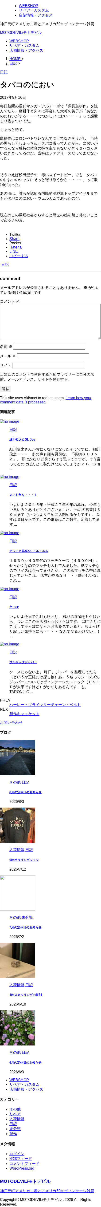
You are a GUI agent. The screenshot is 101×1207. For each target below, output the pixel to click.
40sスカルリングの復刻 (25, 995)
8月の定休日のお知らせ (25, 792)
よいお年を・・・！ (23, 495)
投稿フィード (20, 1159)
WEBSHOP (19, 41)
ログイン (16, 1154)
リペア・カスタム (24, 45)
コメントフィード (24, 1164)
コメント (10, 301)
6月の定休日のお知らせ (25, 1062)
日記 (5, 265)
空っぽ (14, 607)
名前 (6, 347)
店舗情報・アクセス (26, 50)
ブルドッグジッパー (23, 662)
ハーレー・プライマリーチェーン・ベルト (45, 705)
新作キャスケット (24, 714)
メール (8, 356)
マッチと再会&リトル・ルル (28, 551)
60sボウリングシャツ (24, 860)
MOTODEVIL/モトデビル (21, 33)
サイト (5, 365)
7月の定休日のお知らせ (25, 927)
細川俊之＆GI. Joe (22, 439)
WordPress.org (21, 1168)
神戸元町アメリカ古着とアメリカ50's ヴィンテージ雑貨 (47, 1191)
